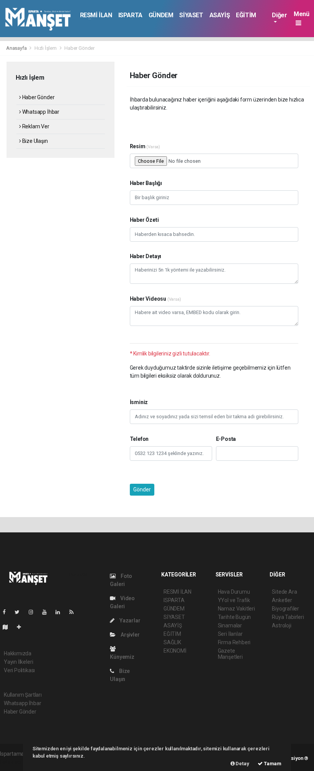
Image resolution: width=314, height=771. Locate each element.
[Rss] (74, 612)
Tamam (272, 763)
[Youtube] (47, 612)
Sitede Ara (284, 592)
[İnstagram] (34, 612)
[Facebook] (7, 612)
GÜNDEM (161, 15)
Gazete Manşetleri (230, 654)
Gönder (142, 489)
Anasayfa (17, 48)
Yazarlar (129, 620)
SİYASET (191, 15)
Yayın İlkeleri (18, 662)
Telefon (139, 439)
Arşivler (129, 635)
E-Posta (226, 439)
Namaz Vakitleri (236, 609)
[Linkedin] (61, 612)
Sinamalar (230, 625)
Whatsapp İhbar (40, 112)
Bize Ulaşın (34, 141)
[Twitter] (20, 612)
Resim (145, 146)
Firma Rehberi (234, 642)
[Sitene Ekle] (22, 627)
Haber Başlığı (146, 183)
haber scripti (14, 762)
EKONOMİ (175, 651)
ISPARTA (130, 15)
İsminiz (139, 402)
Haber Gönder (37, 97)
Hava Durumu (234, 592)
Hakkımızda (17, 653)
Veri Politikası (19, 670)
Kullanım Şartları (23, 695)
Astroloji (281, 625)
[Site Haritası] (8, 627)
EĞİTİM (246, 15)
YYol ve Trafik (234, 600)
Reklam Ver (35, 126)
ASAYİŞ (219, 15)
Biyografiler (285, 609)
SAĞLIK (172, 642)
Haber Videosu (155, 299)
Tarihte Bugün (234, 617)
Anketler (282, 600)
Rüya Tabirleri (288, 617)
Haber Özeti (144, 220)
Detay (242, 763)
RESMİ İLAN (96, 15)
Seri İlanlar (230, 634)
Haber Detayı (146, 256)
